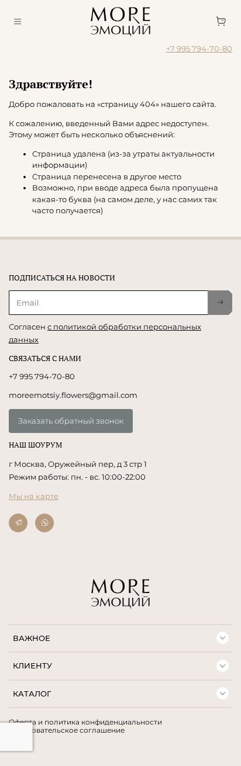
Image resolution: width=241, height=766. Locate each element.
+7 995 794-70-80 (199, 48)
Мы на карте (33, 496)
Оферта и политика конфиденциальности (85, 722)
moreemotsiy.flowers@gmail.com (73, 395)
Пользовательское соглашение (67, 730)
